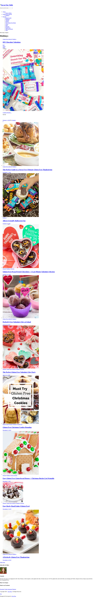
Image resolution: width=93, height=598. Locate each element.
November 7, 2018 (7, 172)
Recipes (4, 16)
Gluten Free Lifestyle (7, 14)
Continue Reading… (7, 112)
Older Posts (2, 562)
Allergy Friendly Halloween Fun (14, 221)
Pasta (6, 25)
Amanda (14, 120)
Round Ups (7, 27)
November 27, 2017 (7, 509)
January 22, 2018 (6, 375)
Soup (6, 30)
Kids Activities (14, 475)
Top (1, 594)
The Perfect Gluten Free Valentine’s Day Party (19, 372)
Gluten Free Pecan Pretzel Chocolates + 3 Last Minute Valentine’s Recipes (29, 272)
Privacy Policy (8, 13)
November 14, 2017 (7, 560)
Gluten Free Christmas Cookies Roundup (17, 427)
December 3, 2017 (7, 481)
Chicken (7, 20)
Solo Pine (10, 591)
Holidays (7, 15)
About (4, 11)
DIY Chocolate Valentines (12, 42)
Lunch (6, 24)
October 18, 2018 (6, 223)
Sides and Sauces (9, 29)
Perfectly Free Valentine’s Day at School (17, 322)
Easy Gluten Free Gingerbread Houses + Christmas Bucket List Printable (28, 478)
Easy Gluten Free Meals (10, 22)
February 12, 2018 (7, 274)
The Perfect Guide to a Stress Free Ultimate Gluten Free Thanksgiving (27, 170)
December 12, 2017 (7, 430)
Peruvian (7, 26)
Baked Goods (8, 18)
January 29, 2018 (6, 324)
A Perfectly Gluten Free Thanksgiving (16, 557)
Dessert (7, 21)
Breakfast (7, 19)
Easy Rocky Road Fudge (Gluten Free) (16, 506)
